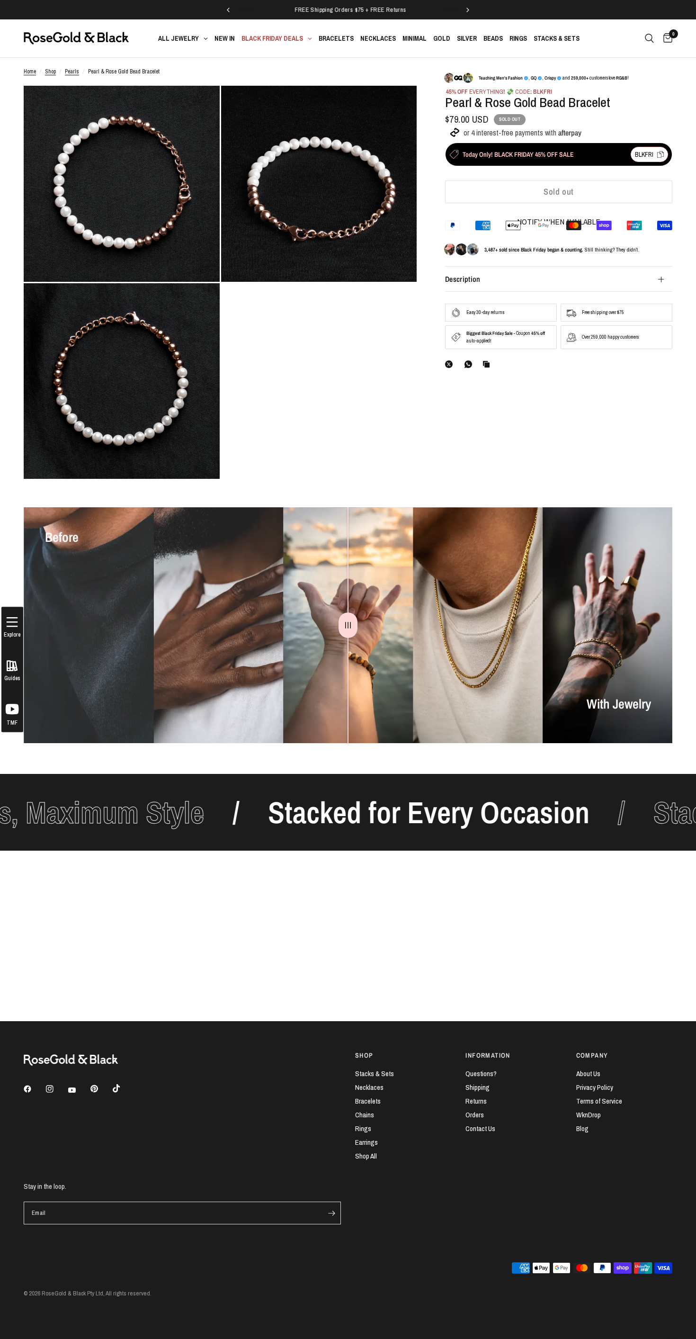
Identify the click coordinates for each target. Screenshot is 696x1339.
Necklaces (369, 1087)
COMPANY (592, 1055)
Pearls (72, 71)
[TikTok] (123, 1088)
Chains (364, 1115)
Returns (476, 1101)
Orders (474, 1115)
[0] (665, 38)
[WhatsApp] (470, 364)
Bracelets (368, 1101)
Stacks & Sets (374, 1073)
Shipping (477, 1087)
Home (30, 71)
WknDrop (588, 1115)
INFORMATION (487, 1055)
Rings (363, 1128)
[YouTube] (78, 1090)
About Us (588, 1073)
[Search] (649, 38)
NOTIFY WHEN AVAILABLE (558, 221)
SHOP (364, 1055)
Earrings (366, 1142)
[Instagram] (56, 1088)
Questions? (481, 1073)
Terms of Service (599, 1101)
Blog (582, 1128)
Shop (50, 71)
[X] (450, 364)
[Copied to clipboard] (488, 364)
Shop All (366, 1156)
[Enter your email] (331, 1213)
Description (463, 279)
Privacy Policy (594, 1087)
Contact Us (480, 1128)
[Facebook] (34, 1088)
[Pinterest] (100, 1088)
